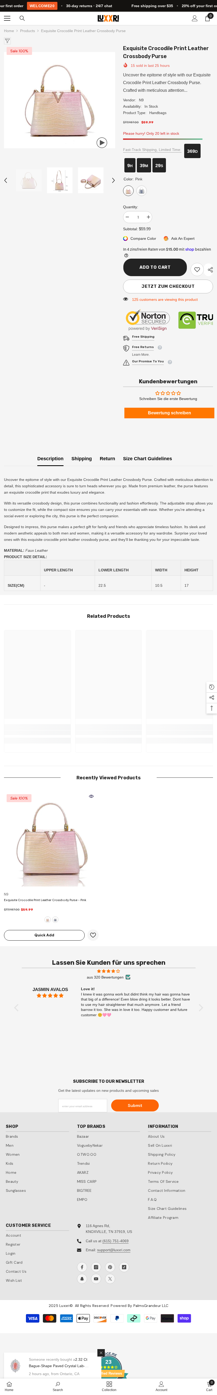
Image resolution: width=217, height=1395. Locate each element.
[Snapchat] (82, 1279)
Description (50, 458)
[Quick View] (91, 796)
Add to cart (154, 267)
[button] (6, 180)
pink (47, 919)
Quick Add (44, 935)
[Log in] (195, 18)
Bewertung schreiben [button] (169, 413)
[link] (197, 269)
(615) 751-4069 (115, 1241)
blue (55, 919)
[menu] (7, 18)
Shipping (81, 458)
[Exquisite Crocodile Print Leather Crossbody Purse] (51, 839)
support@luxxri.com (113, 1250)
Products (27, 31)
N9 (141, 100)
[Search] (22, 18)
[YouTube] (96, 1279)
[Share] (208, 269)
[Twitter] (110, 1279)
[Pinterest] (110, 1267)
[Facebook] (82, 1267)
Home (9, 31)
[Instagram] (96, 1267)
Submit (135, 1105)
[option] (59, 100)
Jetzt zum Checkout (168, 286)
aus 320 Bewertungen (105, 977)
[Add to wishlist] (93, 935)
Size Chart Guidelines (147, 458)
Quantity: (130, 207)
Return (107, 458)
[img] (109, 971)
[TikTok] (124, 1267)
